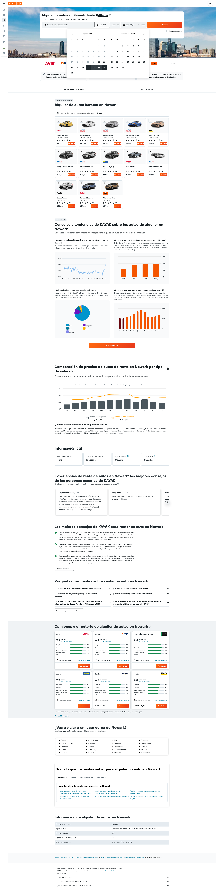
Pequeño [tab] (77, 385)
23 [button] (104, 62)
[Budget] (125, 634)
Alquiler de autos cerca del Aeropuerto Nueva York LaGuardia (145, 792)
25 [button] (77, 67)
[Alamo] (86, 674)
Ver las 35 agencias (62, 716)
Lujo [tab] (135, 385)
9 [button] (104, 51)
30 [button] (104, 67)
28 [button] (93, 67)
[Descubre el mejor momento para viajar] (4, 35)
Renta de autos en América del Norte (87, 857)
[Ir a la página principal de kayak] (15, 3)
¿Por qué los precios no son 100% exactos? (74, 885)
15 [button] (99, 56)
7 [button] (93, 51)
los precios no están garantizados (105, 871)
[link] (112, 345)
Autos (71, 857)
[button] (3, 3)
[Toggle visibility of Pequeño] (87, 325)
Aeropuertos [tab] (62, 777)
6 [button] (88, 51)
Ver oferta (71, 143)
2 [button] (104, 46)
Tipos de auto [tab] (101, 777)
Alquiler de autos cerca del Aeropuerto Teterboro (112, 796)
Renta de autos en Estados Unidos (111, 857)
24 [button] (72, 67)
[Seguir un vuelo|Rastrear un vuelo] (4, 31)
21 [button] (93, 62)
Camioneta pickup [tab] (123, 385)
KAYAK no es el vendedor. (67, 877)
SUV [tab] (105, 385)
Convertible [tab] (145, 385)
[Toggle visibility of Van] (69, 328)
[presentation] (110, 15)
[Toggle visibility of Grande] (70, 331)
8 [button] (98, 51)
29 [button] (99, 67)
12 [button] (83, 56)
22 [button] (99, 62)
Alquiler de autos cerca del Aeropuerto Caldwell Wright (146, 797)
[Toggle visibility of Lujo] (86, 328)
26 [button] (83, 67)
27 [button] (88, 67)
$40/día (102, 15)
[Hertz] (164, 674)
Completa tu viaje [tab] (86, 777)
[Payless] (125, 674)
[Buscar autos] (4, 20)
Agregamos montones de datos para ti (72, 881)
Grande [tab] (97, 385)
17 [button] (72, 62)
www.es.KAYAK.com (61, 857)
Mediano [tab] (88, 385)
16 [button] (104, 56)
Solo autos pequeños (175, 31)
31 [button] (72, 73)
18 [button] (77, 62)
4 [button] (77, 51)
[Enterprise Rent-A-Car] (164, 634)
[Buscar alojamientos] (4, 15)
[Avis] (86, 634)
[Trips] (4, 42)
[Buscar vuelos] (4, 10)
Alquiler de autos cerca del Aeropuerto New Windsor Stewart (75, 797)
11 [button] (77, 56)
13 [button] (88, 56)
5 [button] (82, 51)
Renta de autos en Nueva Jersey (134, 857)
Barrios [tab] (73, 777)
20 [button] (88, 62)
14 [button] (93, 56)
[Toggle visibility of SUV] (69, 325)
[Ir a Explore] (4, 26)
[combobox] (52, 19)
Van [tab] (112, 385)
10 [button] (72, 56)
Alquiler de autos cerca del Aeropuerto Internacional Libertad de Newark (108, 792)
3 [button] (71, 51)
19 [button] (83, 62)
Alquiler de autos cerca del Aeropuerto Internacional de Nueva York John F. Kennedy (75, 792)
